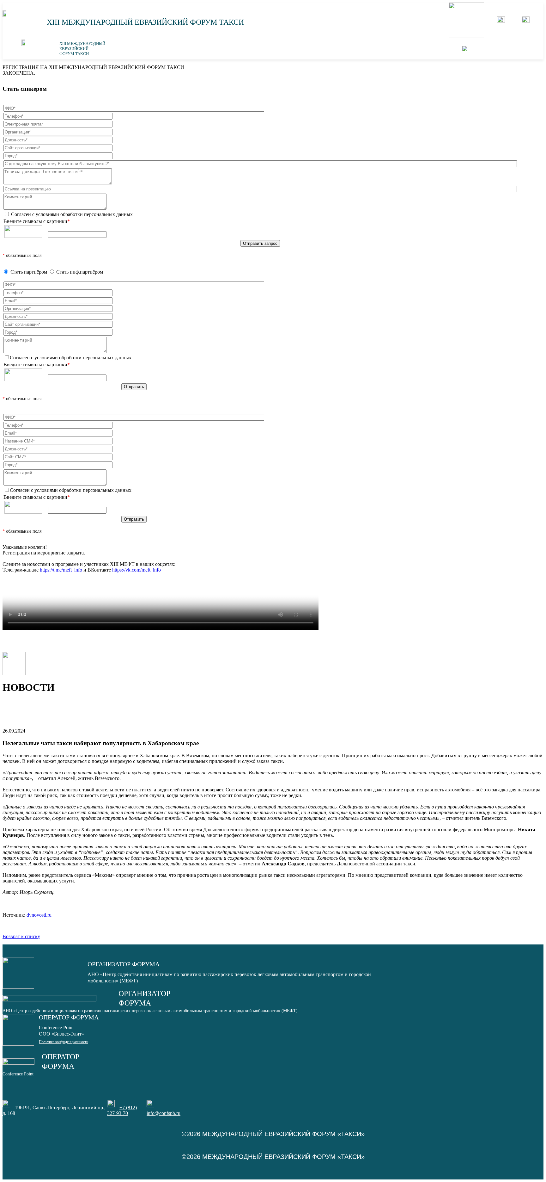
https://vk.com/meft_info (136, 569)
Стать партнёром (28, 272)
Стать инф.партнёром (79, 272)
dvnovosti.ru (39, 915)
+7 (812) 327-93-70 (122, 1110)
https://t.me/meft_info (61, 569)
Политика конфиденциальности (63, 1042)
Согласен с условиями (71, 214)
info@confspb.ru (163, 1113)
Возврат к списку (21, 936)
